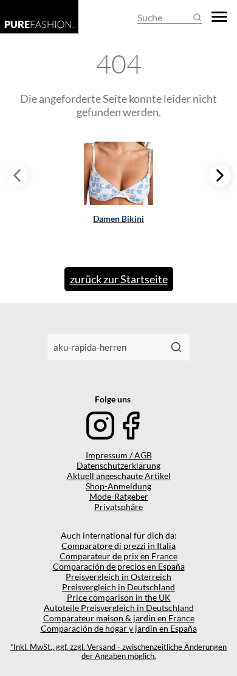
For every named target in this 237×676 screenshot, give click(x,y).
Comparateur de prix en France (118, 556)
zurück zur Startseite (119, 279)
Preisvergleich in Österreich (118, 576)
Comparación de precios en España (119, 566)
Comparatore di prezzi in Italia (118, 545)
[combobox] (105, 347)
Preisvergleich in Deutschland (118, 587)
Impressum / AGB (119, 455)
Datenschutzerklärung (118, 465)
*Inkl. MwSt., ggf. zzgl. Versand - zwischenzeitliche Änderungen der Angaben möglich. (118, 652)
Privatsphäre (118, 507)
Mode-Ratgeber (118, 496)
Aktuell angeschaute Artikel (119, 476)
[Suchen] (176, 347)
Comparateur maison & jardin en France (118, 618)
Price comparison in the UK (119, 597)
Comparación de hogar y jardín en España (119, 628)
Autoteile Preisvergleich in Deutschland (119, 607)
